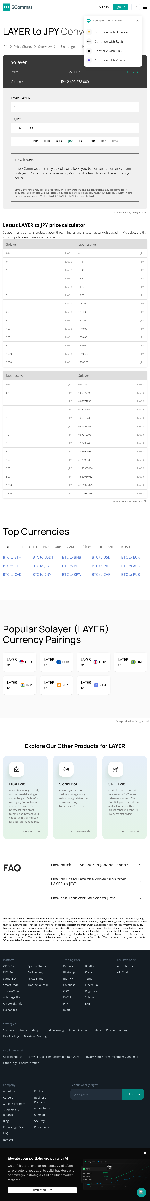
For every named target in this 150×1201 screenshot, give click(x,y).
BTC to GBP (12, 566)
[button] (141, 1192)
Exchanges (10, 1010)
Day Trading (11, 1036)
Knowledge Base (14, 1127)
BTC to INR (100, 566)
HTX (65, 1003)
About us (9, 1091)
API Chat (122, 972)
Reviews (8, 1139)
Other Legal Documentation (21, 1063)
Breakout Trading (35, 1036)
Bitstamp (69, 972)
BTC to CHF (101, 574)
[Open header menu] (145, 7)
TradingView (11, 991)
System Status (37, 966)
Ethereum (91, 985)
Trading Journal (38, 985)
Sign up (120, 7)
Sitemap (39, 1114)
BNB (88, 1003)
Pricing (38, 1091)
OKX (66, 991)
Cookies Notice (12, 1057)
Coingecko (137, 212)
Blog (6, 1121)
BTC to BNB (71, 557)
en (136, 7)
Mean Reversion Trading (85, 1030)
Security (39, 1121)
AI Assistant (35, 978)
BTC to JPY (41, 566)
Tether (89, 978)
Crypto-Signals (12, 1003)
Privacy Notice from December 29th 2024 (111, 1057)
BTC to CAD (12, 574)
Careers (8, 1097)
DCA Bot (8, 972)
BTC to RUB (130, 574)
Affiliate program (14, 1104)
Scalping (8, 1030)
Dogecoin (91, 991)
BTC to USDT (43, 557)
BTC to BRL (71, 566)
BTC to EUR (130, 557)
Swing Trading (28, 1030)
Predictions (41, 1127)
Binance (68, 966)
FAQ (5, 1133)
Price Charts (42, 1108)
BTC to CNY (42, 574)
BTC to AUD (130, 566)
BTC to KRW (71, 574)
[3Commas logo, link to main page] (17, 7)
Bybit (66, 1010)
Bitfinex (68, 978)
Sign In (104, 7)
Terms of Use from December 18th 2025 (53, 1057)
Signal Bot (9, 978)
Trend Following (53, 1030)
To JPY (16, 118)
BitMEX (89, 966)
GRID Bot (9, 966)
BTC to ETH (12, 557)
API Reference (126, 966)
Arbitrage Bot (12, 997)
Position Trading (117, 1030)
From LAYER (20, 98)
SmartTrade (11, 985)
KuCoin (68, 997)
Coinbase (69, 985)
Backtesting (35, 972)
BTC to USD (101, 557)
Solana (89, 997)
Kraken (89, 972)
